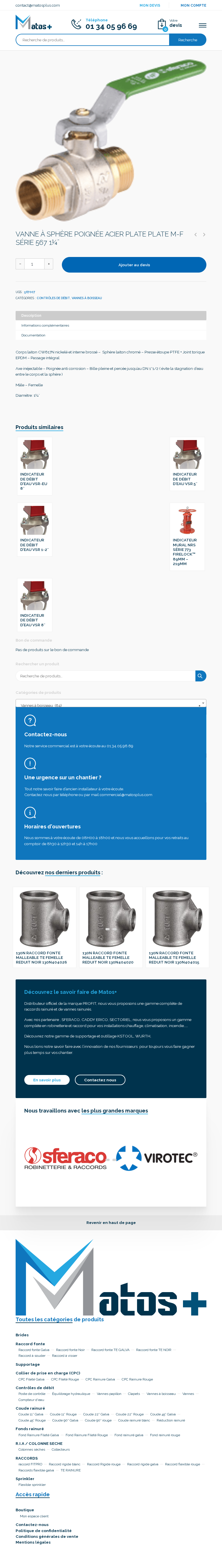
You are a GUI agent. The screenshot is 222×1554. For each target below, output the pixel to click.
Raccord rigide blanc (64, 1464)
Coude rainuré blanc (134, 1420)
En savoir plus (47, 1080)
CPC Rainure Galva (100, 1379)
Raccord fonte (30, 1343)
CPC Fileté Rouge (65, 1379)
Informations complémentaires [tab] (45, 325)
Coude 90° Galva (65, 1420)
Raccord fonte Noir (70, 1350)
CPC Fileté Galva (31, 1379)
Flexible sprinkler (32, 1485)
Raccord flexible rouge (182, 1464)
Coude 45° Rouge (32, 1420)
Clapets (134, 1394)
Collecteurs (61, 1449)
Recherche (187, 40)
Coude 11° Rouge (63, 1414)
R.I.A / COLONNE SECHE (39, 1443)
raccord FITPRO (30, 1464)
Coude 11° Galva (30, 1414)
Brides (22, 1335)
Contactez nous (100, 1080)
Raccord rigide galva (142, 1464)
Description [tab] (31, 316)
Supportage (28, 1364)
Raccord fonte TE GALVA (110, 1350)
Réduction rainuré (171, 1420)
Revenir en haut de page (111, 1222)
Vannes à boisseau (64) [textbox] (109, 705)
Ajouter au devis (134, 264)
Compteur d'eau (31, 1400)
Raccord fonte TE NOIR (153, 1350)
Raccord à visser (64, 1356)
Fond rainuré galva (128, 1435)
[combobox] (111, 703)
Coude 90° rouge (98, 1420)
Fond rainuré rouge (165, 1435)
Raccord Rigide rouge (104, 1464)
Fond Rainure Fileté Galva (38, 1435)
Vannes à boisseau (87, 298)
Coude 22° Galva (96, 1414)
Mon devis (150, 5)
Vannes (188, 1394)
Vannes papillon (109, 1394)
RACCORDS (27, 1458)
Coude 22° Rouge (130, 1414)
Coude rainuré (30, 1408)
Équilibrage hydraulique (71, 1394)
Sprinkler (25, 1478)
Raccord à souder (31, 1356)
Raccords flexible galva (36, 1470)
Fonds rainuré (30, 1428)
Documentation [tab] (33, 335)
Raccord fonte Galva (33, 1350)
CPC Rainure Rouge (137, 1379)
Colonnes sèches (31, 1449)
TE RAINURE (71, 1470)
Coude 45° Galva (163, 1414)
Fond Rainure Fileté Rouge (87, 1435)
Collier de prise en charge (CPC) (48, 1373)
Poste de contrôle (31, 1394)
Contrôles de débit (53, 298)
